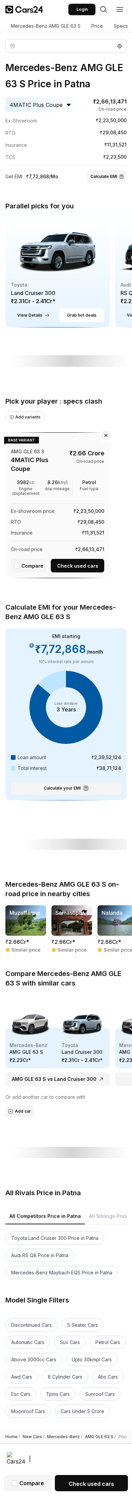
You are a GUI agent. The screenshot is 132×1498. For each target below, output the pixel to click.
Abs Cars (108, 1377)
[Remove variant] (106, 435)
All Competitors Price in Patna (45, 1216)
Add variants (28, 416)
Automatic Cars (27, 1342)
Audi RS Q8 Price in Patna (39, 1255)
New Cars (33, 1436)
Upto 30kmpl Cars (92, 1359)
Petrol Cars (107, 1342)
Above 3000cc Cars (33, 1359)
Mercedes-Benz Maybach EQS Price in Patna (61, 1272)
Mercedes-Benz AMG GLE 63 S (46, 26)
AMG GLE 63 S (100, 1436)
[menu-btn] (120, 9)
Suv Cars (70, 1342)
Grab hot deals (81, 315)
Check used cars (77, 566)
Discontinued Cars (31, 1325)
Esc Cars (20, 1394)
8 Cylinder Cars (65, 1377)
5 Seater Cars (82, 1325)
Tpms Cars (58, 1394)
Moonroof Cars (28, 1411)
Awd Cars (21, 1377)
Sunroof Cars (100, 1394)
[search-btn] (103, 9)
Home (12, 1436)
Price (97, 26)
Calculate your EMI (62, 788)
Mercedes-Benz (64, 1436)
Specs (121, 26)
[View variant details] (57, 504)
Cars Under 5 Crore (82, 1411)
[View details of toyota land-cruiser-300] (57, 271)
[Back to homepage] (24, 9)
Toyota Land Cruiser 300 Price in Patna (54, 1238)
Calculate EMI (103, 176)
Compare (32, 566)
